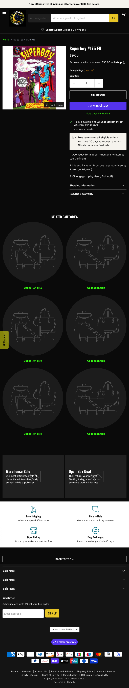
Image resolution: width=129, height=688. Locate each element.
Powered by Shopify (64, 682)
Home (6, 39)
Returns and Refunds (62, 671)
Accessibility (101, 675)
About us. (27, 671)
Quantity (74, 76)
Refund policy (70, 675)
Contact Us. (41, 671)
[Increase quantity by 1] (99, 83)
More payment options (97, 113)
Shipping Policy (85, 671)
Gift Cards (86, 675)
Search (14, 671)
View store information (84, 129)
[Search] (113, 18)
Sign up (52, 613)
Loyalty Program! (29, 675)
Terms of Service (50, 675)
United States (63, 629)
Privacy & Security (105, 671)
